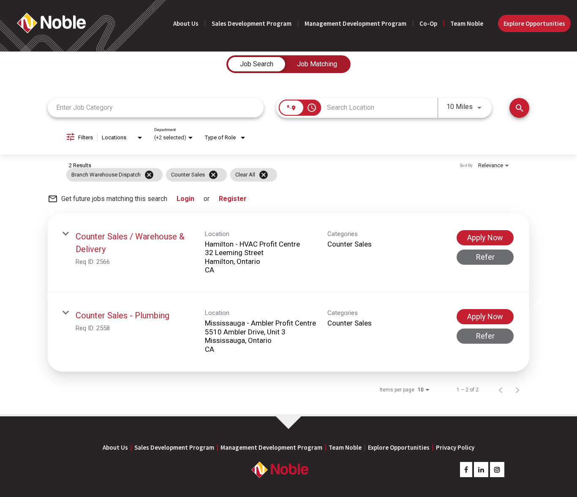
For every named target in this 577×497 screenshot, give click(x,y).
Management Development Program (355, 23)
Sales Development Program (251, 23)
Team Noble (466, 23)
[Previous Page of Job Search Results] (500, 389)
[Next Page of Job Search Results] (517, 389)
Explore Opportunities (534, 23)
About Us (186, 23)
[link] (288, 253)
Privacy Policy (455, 447)
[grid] (272, 174)
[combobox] (155, 107)
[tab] (256, 64)
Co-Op (428, 23)
